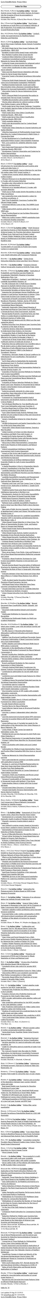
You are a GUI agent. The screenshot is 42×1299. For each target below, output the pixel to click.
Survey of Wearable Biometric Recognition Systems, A (21, 834)
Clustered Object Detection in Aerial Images (17, 57)
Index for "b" (5, 1288)
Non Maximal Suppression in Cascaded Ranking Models (21, 738)
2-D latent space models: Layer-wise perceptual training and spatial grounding (20, 627)
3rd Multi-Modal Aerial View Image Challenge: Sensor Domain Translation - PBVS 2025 (21, 44)
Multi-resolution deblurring (11, 121)
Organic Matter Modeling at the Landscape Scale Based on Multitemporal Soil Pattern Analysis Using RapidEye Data (19, 239)
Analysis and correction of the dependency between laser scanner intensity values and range (20, 1082)
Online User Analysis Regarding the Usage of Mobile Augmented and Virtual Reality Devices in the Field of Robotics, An (20, 1122)
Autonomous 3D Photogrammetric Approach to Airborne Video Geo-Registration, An (20, 1066)
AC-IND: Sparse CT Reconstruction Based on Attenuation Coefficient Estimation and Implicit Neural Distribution (20, 633)
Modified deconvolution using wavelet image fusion (20, 100)
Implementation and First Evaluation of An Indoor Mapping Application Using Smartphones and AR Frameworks (19, 933)
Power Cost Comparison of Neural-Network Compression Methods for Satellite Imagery (19, 802)
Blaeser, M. (36, 922)
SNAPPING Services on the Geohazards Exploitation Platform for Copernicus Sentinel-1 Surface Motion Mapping (19, 879)
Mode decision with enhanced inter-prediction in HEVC (21, 1015)
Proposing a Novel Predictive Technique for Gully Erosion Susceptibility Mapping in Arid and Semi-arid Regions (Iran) (19, 561)
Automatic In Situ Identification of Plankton (17, 648)
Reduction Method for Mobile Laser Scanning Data (20, 1216)
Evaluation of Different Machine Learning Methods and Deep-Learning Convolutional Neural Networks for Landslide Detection (21, 378)
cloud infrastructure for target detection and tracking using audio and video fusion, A (19, 166)
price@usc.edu (9, 1295)
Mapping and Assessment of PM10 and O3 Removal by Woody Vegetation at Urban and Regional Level (18, 956)
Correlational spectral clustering (13, 684)
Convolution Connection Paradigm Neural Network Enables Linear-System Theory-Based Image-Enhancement (21, 1142)
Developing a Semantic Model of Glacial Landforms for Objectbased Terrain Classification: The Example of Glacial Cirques (21, 357)
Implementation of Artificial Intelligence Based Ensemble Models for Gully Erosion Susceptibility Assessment (18, 462)
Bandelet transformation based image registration (19, 52)
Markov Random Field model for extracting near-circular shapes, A (20, 1074)
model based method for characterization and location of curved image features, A (19, 1275)
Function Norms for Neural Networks (15, 706)
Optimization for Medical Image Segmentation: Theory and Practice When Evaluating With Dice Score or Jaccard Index (21, 751)
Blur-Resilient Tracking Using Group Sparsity (17, 55)
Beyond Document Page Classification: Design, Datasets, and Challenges (19, 606)
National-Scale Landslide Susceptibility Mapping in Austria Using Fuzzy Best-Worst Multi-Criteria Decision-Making (20, 505)
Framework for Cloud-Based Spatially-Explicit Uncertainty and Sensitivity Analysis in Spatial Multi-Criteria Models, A (19, 400)
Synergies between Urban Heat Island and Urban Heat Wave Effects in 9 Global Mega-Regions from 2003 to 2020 (20, 576)
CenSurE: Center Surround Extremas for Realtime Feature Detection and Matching (20, 36)
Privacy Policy (21, 2)
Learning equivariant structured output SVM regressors (21, 717)
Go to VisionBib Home (8, 2)
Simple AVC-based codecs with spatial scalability (19, 1161)
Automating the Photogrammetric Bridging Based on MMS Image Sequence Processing (18, 891)
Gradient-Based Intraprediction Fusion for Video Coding (21, 971)
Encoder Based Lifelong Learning (13, 704)
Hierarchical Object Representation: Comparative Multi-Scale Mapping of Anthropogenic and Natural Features (19, 445)
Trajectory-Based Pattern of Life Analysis (16, 156)
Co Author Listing (23, 11)
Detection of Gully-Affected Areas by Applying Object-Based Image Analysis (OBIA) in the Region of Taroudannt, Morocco (20, 350)
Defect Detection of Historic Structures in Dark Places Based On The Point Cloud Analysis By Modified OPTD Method (20, 1188)
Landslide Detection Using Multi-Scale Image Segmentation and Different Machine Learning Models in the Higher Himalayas (21, 473)
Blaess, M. (4, 1128)
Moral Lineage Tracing (10, 1152)
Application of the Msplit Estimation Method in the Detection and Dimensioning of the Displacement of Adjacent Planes (19, 1173)
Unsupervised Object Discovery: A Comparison (18, 788)
